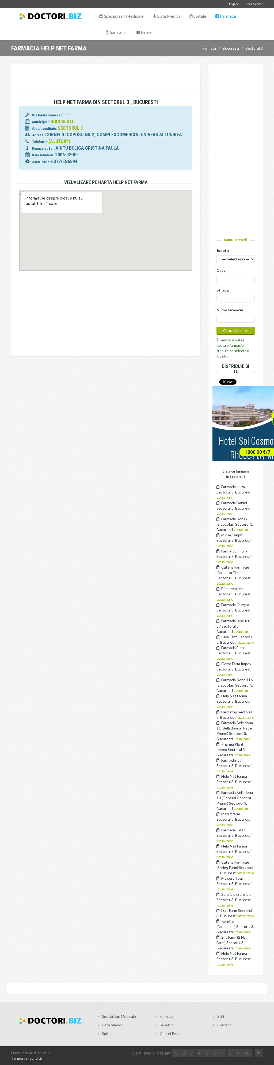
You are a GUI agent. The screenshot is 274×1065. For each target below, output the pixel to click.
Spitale (199, 16)
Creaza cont (254, 4)
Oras (220, 270)
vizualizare (224, 497)
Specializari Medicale (123, 16)
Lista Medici (168, 16)
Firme (145, 32)
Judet (221, 250)
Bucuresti (231, 48)
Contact (224, 1025)
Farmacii (227, 16)
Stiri (220, 1016)
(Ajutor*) (59, 141)
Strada (222, 290)
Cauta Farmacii (235, 240)
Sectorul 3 (254, 48)
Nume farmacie (229, 310)
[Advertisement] (108, 79)
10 (247, 1053)
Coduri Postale (172, 1033)
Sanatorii (117, 32)
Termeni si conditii (26, 1058)
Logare (234, 4)
